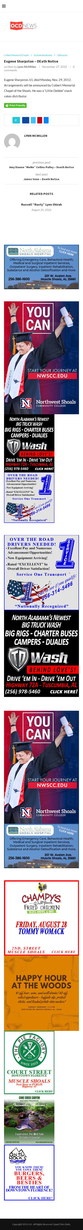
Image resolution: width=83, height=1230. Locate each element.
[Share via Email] (46, 120)
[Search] (79, 6)
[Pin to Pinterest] (39, 120)
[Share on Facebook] (25, 120)
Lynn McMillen (27, 66)
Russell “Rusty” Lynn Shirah (41, 204)
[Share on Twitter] (33, 120)
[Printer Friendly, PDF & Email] (15, 105)
